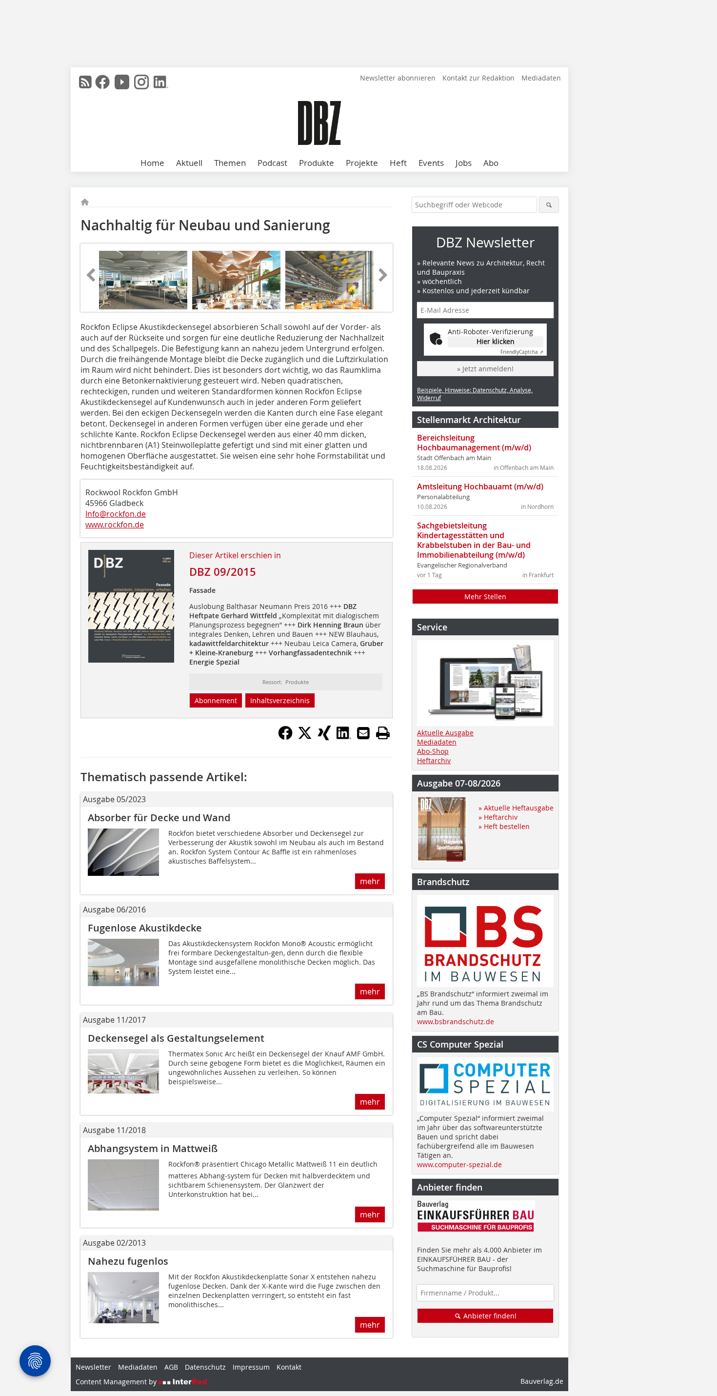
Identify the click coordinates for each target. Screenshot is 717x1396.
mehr (370, 881)
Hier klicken (496, 341)
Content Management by (117, 1381)
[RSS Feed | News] (85, 82)
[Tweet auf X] (305, 737)
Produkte (316, 162)
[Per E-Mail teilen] (363, 733)
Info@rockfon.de (115, 513)
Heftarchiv (434, 760)
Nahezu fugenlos (128, 1261)
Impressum (251, 1367)
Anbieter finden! (489, 1315)
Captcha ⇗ (521, 352)
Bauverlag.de (541, 1381)
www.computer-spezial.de (459, 1164)
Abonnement (216, 700)
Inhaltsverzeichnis (280, 700)
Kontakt (289, 1367)
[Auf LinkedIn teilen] (344, 737)
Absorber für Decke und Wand (159, 817)
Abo (490, 162)
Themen (230, 162)
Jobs (464, 162)
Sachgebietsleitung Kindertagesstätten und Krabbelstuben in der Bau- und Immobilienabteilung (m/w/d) (474, 540)
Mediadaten (541, 77)
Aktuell (189, 162)
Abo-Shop (433, 751)
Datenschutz (205, 1367)
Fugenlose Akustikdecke (145, 927)
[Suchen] (548, 204)
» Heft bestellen (504, 826)
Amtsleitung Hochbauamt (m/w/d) (480, 486)
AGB (171, 1367)
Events (431, 162)
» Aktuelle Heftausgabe (516, 807)
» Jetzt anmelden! (485, 368)
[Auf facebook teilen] (285, 737)
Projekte (362, 162)
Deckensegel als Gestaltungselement (176, 1038)
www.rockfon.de (114, 524)
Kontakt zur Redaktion (478, 77)
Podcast (272, 162)
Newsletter (93, 1367)
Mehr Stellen (485, 596)
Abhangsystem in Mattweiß (153, 1148)
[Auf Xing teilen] (324, 737)
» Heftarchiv (498, 817)
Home (152, 162)
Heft (398, 162)
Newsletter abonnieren (398, 77)
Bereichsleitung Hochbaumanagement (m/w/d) (474, 442)
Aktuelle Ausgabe (445, 732)
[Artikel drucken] (383, 733)
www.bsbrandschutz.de (455, 1021)
